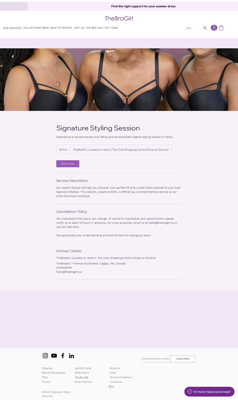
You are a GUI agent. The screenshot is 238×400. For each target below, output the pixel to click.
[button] (221, 27)
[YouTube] (54, 355)
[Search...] (205, 27)
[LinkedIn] (71, 355)
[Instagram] (45, 355)
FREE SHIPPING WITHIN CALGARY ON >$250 (103, 6)
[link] (67, 163)
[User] (214, 28)
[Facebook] (62, 355)
